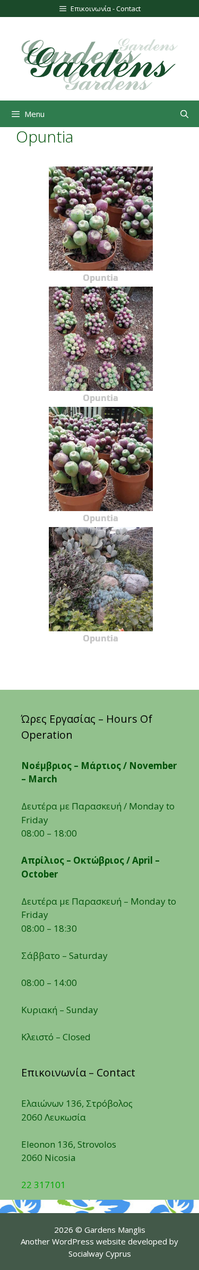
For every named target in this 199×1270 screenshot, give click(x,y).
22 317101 (43, 1185)
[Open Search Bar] (184, 114)
